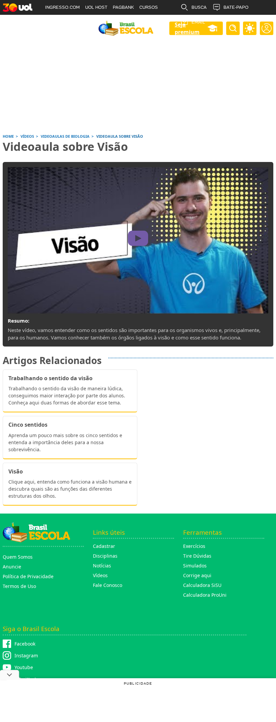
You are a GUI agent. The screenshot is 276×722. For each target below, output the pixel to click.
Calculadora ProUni (205, 595)
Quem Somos (18, 557)
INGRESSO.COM (62, 7)
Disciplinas (105, 556)
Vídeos (100, 575)
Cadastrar (104, 546)
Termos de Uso (19, 586)
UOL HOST (96, 7)
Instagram (26, 655)
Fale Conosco (107, 585)
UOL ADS (54, 22)
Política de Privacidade (28, 576)
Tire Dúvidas (197, 556)
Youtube (23, 667)
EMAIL (198, 22)
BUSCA (199, 7)
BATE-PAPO (235, 7)
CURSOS (148, 7)
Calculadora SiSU (202, 585)
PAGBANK (123, 7)
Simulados (195, 565)
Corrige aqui (197, 575)
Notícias (102, 565)
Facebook (24, 644)
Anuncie (12, 566)
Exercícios (194, 546)
